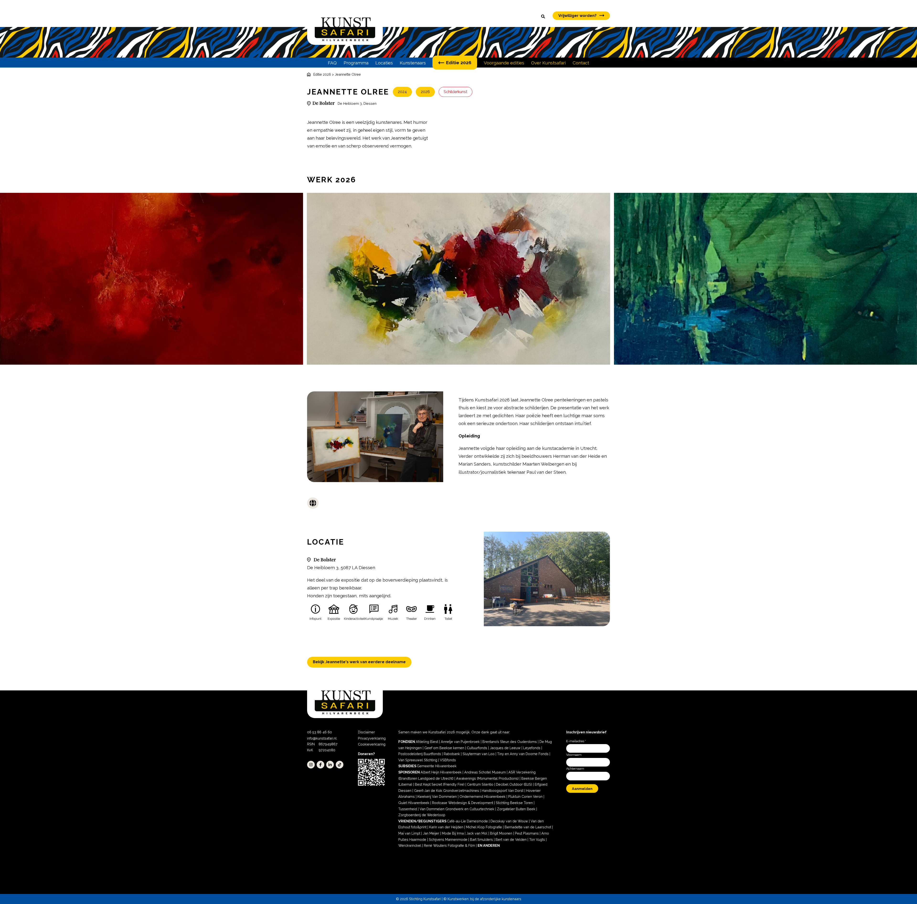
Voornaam (573, 755)
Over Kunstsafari (548, 62)
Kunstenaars (413, 62)
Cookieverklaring (371, 744)
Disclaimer (366, 732)
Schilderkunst (455, 91)
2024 (402, 91)
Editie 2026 (458, 62)
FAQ (332, 62)
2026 (425, 91)
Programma (356, 62)
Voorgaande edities (504, 62)
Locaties (384, 62)
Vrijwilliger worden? (577, 15)
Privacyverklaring (372, 738)
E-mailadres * (576, 741)
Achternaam (575, 768)
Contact (581, 62)
